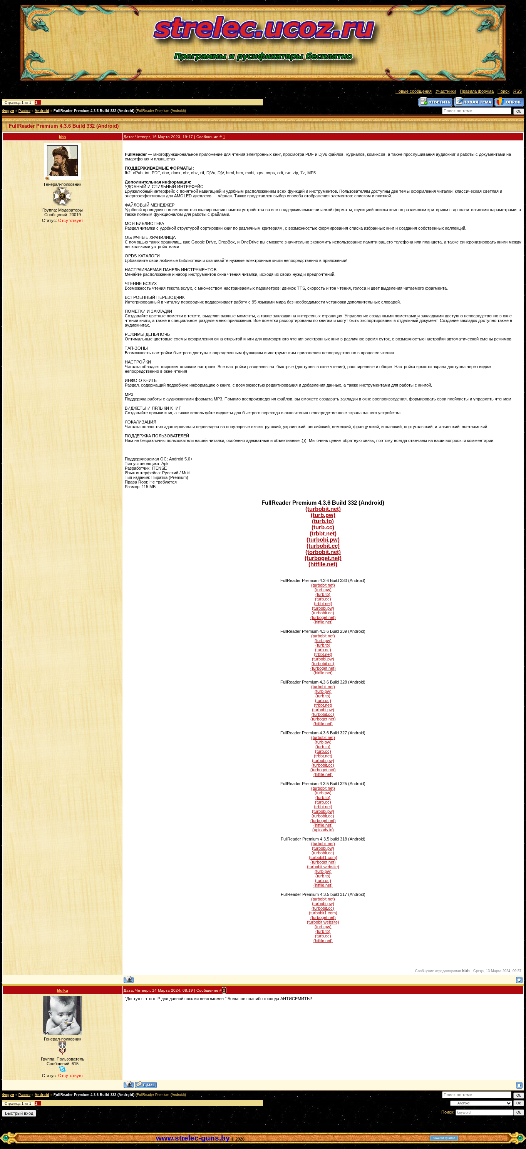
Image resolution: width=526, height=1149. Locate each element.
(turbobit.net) (323, 509)
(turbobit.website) (323, 866)
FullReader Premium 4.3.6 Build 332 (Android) (94, 111)
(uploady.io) (323, 829)
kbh (62, 137)
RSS (517, 91)
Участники (446, 91)
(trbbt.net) (323, 533)
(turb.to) (323, 521)
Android (42, 111)
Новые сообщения (413, 91)
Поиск (503, 91)
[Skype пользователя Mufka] (62, 1069)
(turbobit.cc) (323, 546)
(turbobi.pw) (323, 540)
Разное (24, 111)
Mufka (62, 990)
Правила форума (477, 91)
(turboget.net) (323, 558)
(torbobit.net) (323, 552)
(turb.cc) (323, 527)
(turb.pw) (323, 515)
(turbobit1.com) (323, 857)
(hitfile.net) (322, 564)
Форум (8, 111)
